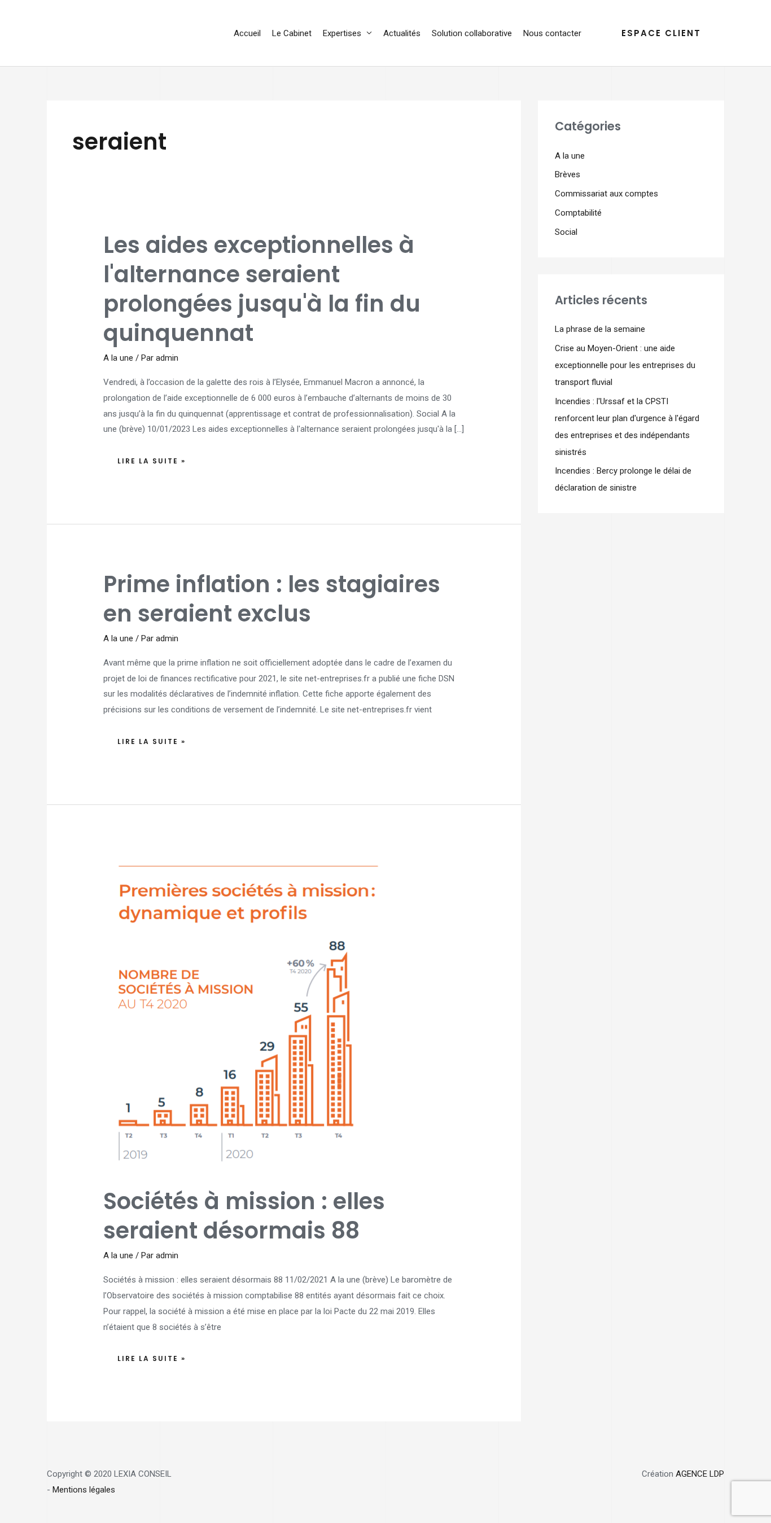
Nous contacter (552, 33)
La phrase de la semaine (600, 329)
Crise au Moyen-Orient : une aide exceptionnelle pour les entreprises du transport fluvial (625, 365)
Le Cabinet (292, 33)
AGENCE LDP (700, 1474)
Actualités (401, 33)
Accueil (247, 33)
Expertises (342, 33)
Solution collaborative (472, 33)
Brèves (567, 174)
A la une (118, 358)
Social (566, 232)
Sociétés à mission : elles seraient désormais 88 (244, 1215)
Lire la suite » (157, 458)
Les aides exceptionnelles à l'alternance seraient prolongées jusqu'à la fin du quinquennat (261, 289)
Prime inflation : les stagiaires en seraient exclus (271, 598)
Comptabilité (578, 213)
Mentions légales (83, 1490)
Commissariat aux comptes (606, 194)
